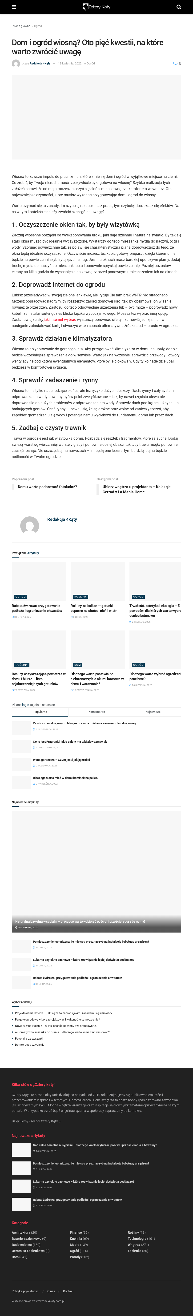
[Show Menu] (14, 7)
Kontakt (68, 1291)
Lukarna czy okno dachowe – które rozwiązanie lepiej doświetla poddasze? (83, 959)
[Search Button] (179, 7)
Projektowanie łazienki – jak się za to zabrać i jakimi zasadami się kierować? (63, 1013)
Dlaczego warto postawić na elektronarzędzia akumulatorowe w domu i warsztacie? (97, 679)
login (25, 705)
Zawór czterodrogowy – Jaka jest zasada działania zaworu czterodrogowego (85, 723)
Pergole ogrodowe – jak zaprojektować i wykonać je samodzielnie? (57, 1019)
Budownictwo (22, 1245)
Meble (74, 1245)
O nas (51, 1291)
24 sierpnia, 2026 (27, 927)
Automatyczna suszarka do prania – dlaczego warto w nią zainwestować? (62, 1032)
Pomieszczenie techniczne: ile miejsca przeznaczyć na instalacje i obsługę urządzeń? (91, 941)
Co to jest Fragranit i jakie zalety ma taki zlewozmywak (70, 741)
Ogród (38, 26)
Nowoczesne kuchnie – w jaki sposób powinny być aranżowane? (56, 1026)
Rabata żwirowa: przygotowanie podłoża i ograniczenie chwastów (77, 978)
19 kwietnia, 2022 (69, 63)
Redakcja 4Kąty (40, 63)
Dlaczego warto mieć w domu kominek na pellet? (65, 778)
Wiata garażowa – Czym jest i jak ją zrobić (61, 760)
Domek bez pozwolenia (29, 1044)
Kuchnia (76, 1238)
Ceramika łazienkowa (28, 1251)
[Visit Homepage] (96, 7)
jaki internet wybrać (60, 319)
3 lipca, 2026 (80, 617)
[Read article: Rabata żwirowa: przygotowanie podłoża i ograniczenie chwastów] (39, 581)
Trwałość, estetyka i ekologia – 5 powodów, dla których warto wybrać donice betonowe (156, 611)
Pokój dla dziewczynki (29, 1038)
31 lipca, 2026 (22, 617)
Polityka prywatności (25, 1291)
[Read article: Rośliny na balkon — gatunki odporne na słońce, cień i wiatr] (98, 581)
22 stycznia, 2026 (25, 690)
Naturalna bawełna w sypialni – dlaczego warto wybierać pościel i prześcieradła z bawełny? (80, 921)
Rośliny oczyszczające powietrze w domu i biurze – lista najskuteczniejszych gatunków (39, 679)
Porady (75, 1257)
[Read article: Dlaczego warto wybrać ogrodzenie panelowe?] (156, 649)
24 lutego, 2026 (141, 622)
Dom (77, 664)
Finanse (76, 1232)
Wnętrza (134, 1245)
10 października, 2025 (86, 690)
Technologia (137, 1238)
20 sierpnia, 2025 (142, 685)
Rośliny (80, 596)
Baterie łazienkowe (26, 1238)
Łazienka (134, 1251)
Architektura (21, 1232)
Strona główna (21, 26)
